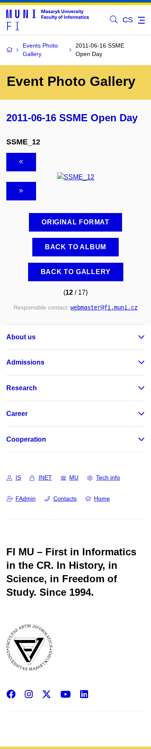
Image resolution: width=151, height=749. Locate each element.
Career (17, 413)
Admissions (25, 362)
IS (18, 477)
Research (21, 388)
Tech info (108, 477)
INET (45, 477)
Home (102, 498)
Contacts (65, 498)
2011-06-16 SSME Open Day (72, 117)
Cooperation (26, 439)
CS (127, 20)
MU (73, 477)
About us (21, 337)
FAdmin (26, 498)
